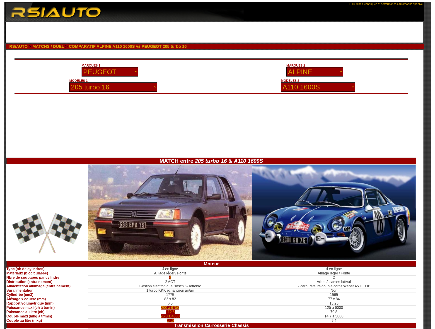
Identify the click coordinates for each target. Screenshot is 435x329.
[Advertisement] (214, 32)
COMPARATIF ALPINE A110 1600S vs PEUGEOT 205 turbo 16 (128, 46)
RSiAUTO (18, 46)
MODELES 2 (290, 80)
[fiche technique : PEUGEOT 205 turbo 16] (170, 259)
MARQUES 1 (91, 65)
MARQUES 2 (295, 65)
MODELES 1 (78, 80)
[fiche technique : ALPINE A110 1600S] (334, 259)
